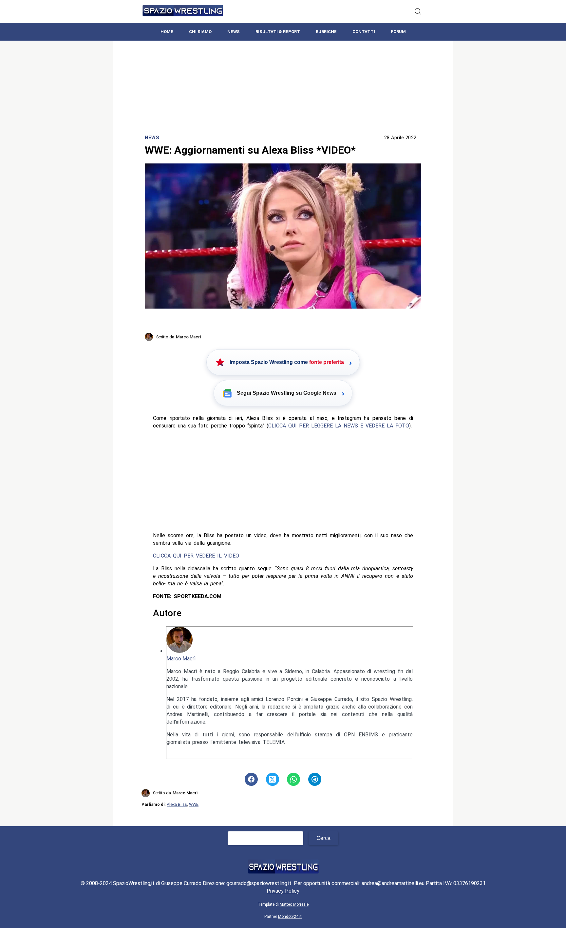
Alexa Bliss (177, 804)
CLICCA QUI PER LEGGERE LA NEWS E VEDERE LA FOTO (338, 426)
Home (166, 31)
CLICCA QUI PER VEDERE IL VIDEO (196, 556)
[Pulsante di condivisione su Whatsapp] (293, 779)
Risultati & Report (277, 31)
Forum (398, 31)
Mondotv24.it (290, 916)
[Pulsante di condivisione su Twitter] (272, 779)
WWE (193, 804)
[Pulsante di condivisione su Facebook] (251, 779)
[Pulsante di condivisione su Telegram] (314, 779)
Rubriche (326, 31)
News (233, 31)
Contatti (363, 31)
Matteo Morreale (294, 904)
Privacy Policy (283, 891)
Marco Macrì (181, 658)
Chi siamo (200, 31)
